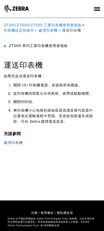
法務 (34, 212)
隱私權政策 (65, 212)
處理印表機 (48, 30)
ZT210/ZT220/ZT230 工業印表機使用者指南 (43, 25)
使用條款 (47, 212)
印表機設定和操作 (19, 30)
